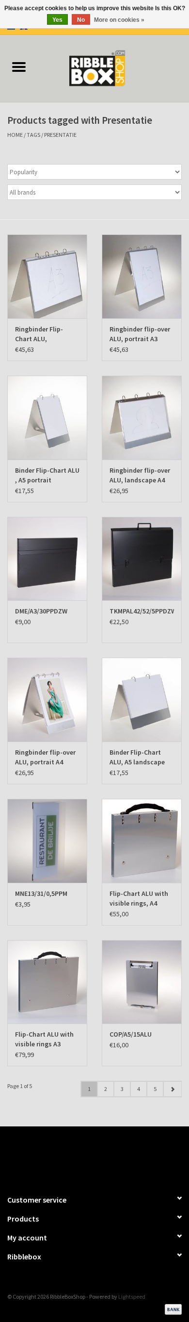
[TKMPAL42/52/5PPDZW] (142, 559)
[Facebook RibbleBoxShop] (86, 1156)
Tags (33, 134)
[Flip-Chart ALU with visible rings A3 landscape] (47, 982)
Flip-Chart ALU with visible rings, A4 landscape (139, 898)
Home (15, 134)
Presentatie (60, 134)
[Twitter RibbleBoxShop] (103, 1156)
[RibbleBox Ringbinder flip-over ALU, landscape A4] (142, 418)
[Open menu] (19, 66)
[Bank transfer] (171, 1308)
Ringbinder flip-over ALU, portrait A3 (140, 334)
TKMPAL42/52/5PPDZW (142, 611)
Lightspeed (131, 1296)
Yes (57, 20)
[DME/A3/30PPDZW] (47, 559)
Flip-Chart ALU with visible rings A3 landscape (44, 1039)
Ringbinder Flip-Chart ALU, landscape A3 (39, 334)
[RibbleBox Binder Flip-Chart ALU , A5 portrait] (47, 418)
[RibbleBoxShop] (113, 67)
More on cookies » (119, 20)
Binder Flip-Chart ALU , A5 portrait (47, 475)
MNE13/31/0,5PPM (41, 893)
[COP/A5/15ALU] (142, 982)
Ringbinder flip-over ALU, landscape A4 (140, 475)
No (81, 20)
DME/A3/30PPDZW (41, 611)
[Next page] (172, 1089)
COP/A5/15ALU (131, 1034)
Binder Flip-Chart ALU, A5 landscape (137, 757)
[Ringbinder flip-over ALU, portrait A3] (142, 276)
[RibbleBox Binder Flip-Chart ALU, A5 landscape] (142, 700)
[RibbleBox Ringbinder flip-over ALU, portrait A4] (47, 700)
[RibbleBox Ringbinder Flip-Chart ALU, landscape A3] (47, 276)
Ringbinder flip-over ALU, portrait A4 (45, 757)
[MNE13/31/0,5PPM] (47, 841)
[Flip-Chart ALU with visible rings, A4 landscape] (142, 841)
